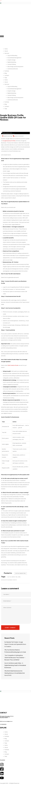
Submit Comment (10, 627)
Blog (6, 738)
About (6, 734)
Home (6, 732)
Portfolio (7, 736)
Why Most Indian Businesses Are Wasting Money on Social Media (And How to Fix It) (15, 673)
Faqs (6, 743)
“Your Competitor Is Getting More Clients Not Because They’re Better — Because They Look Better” (15, 658)
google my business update (9, 580)
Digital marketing (8, 136)
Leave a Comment (19, 136)
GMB (19, 576)
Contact (7, 741)
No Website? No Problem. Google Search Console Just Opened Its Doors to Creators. (15, 644)
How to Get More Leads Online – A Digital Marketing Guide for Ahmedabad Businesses (15, 665)
